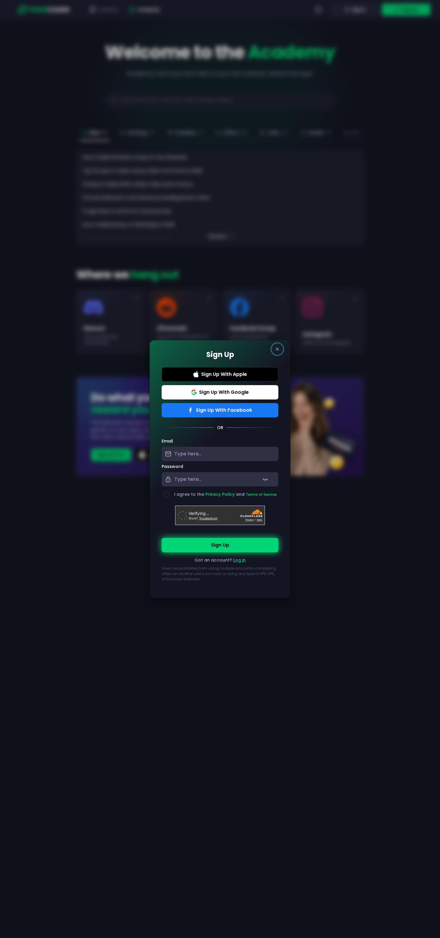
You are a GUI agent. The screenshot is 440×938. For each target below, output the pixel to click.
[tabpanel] (220, 513)
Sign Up (220, 545)
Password (172, 466)
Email (167, 441)
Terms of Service (261, 494)
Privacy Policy (220, 494)
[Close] (277, 349)
